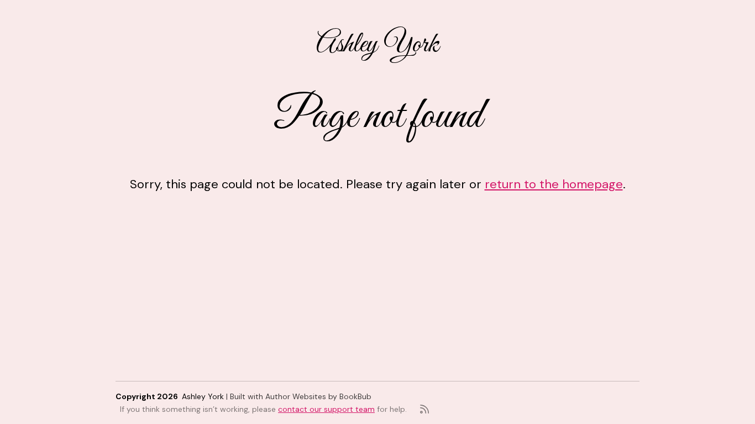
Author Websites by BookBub (318, 396)
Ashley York (377, 45)
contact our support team (326, 409)
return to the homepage (554, 184)
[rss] (424, 409)
